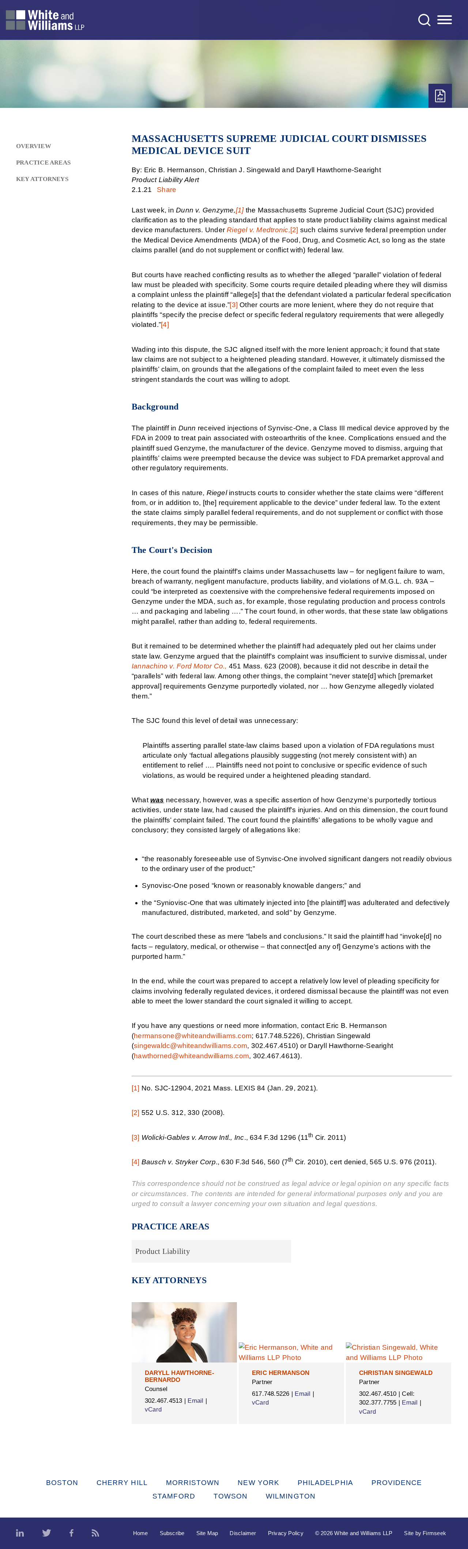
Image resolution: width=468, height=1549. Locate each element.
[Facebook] (71, 1533)
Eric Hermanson (280, 1372)
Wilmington (291, 1496)
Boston (62, 1482)
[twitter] (46, 1533)
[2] (294, 230)
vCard (153, 1409)
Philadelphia (325, 1482)
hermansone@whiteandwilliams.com (193, 1036)
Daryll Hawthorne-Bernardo (179, 1376)
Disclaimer (243, 1533)
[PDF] (440, 96)
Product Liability (162, 1251)
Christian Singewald (396, 1372)
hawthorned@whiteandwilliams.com (191, 1056)
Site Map (207, 1533)
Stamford (173, 1496)
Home (140, 1533)
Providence (396, 1482)
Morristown (193, 1482)
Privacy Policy (285, 1533)
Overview (33, 146)
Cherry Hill (122, 1482)
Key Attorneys (42, 179)
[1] (240, 210)
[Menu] (444, 20)
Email (195, 1400)
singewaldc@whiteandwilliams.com (190, 1045)
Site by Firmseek (425, 1533)
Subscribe (172, 1533)
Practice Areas (43, 162)
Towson (231, 1496)
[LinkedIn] (20, 1533)
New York (258, 1482)
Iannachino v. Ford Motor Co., (179, 666)
